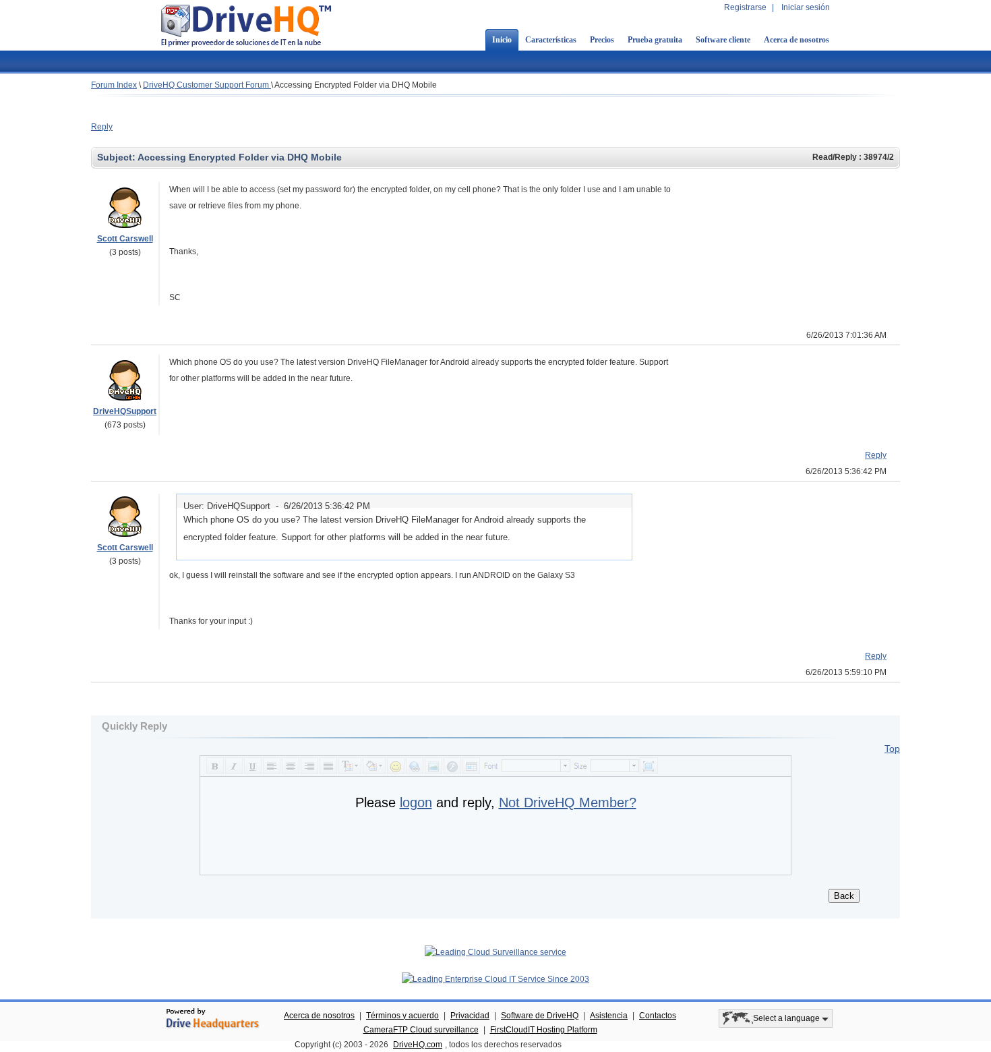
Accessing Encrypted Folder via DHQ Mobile (355, 85)
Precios (602, 40)
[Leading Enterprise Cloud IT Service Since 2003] (495, 979)
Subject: (117, 157)
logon (416, 802)
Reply (102, 127)
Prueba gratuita (655, 40)
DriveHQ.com (417, 1044)
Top (892, 748)
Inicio (502, 40)
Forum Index (114, 85)
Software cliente (723, 40)
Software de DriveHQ (539, 1015)
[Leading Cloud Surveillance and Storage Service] (495, 952)
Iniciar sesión (805, 7)
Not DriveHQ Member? (567, 802)
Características (550, 40)
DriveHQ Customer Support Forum (207, 85)
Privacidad (469, 1015)
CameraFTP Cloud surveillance (421, 1029)
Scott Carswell (125, 238)
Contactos (657, 1015)
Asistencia (609, 1015)
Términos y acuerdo (402, 1015)
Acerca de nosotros (796, 40)
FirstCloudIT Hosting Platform (543, 1029)
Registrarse (745, 7)
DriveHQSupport (124, 411)
